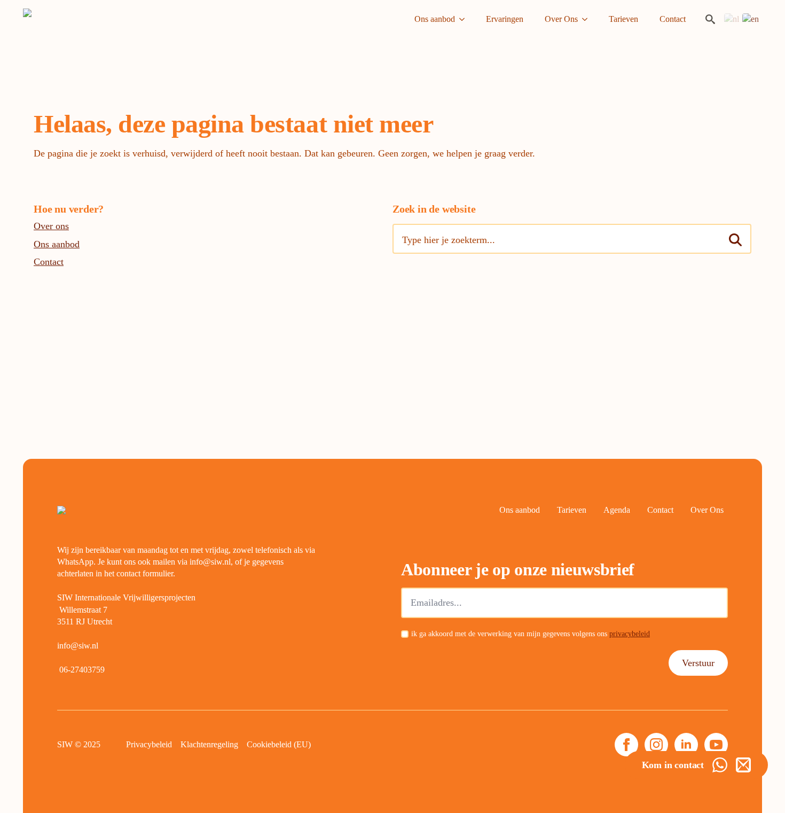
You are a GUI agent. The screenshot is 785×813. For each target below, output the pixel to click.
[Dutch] (732, 18)
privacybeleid (629, 634)
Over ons (51, 226)
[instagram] (656, 744)
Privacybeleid (149, 744)
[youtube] (716, 744)
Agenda (616, 509)
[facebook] (626, 744)
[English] (751, 18)
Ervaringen (504, 19)
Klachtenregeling (209, 744)
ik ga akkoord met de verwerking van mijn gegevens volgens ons (530, 634)
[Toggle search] (710, 19)
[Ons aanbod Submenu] (465, 19)
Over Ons (561, 19)
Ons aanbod (434, 19)
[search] (735, 240)
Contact (673, 19)
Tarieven (623, 19)
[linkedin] (686, 744)
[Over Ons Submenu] (588, 19)
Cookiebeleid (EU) (279, 744)
